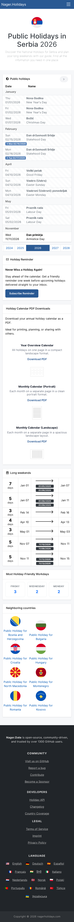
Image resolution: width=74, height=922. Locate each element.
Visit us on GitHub (37, 761)
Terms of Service (37, 829)
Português (18, 888)
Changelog (37, 806)
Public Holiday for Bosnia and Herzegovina (15, 635)
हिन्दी (38, 871)
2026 (37, 248)
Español (59, 863)
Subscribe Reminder (21, 293)
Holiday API (37, 800)
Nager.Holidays (13, 4)
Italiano (57, 871)
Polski (60, 880)
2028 (66, 248)
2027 (55, 248)
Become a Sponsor (37, 781)
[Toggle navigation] (68, 4)
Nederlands (19, 880)
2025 (20, 248)
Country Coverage (37, 813)
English (17, 863)
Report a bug (37, 768)
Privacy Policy (37, 842)
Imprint (37, 835)
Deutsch (37, 863)
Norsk (42, 880)
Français (20, 871)
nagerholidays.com (48, 916)
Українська (39, 896)
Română (40, 888)
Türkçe (60, 888)
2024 (9, 248)
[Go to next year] (64, 79)
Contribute (37, 774)
